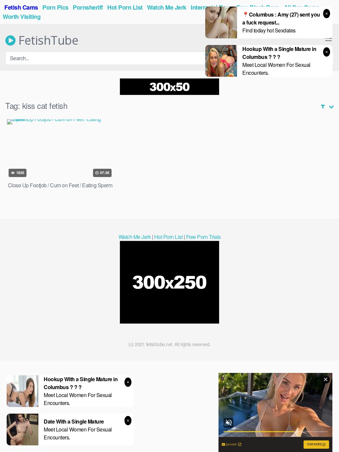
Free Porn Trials (203, 237)
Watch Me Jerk (135, 237)
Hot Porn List (168, 237)
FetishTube (47, 40)
